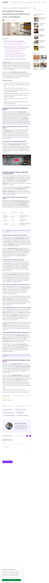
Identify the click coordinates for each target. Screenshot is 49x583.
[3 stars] (6, 398)
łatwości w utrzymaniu (25, 203)
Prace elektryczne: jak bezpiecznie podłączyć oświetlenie (15, 53)
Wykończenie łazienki (6, 111)
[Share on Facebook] (27, 436)
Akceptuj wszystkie (11, 580)
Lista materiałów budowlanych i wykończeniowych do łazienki (15, 48)
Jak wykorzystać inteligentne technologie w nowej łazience (15, 59)
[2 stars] (4, 398)
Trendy (39, 2)
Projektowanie (24, 2)
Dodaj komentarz (7, 461)
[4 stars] (7, 398)
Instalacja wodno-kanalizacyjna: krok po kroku (13, 51)
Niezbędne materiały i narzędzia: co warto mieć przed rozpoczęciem (17, 46)
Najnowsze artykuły (14, 2)
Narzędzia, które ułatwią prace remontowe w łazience (14, 50)
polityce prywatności (15, 575)
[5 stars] (9, 398)
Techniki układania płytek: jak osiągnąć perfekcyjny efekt (15, 56)
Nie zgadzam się (11, 577)
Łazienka (19, 2)
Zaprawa (35, 2)
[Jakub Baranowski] (3, 20)
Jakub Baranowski (7, 20)
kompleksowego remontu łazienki (24, 123)
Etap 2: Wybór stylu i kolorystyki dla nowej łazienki (13, 44)
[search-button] (43, 2)
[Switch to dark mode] (46, 2)
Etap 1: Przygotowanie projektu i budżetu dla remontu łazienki (15, 42)
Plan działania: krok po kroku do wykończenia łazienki (14, 41)
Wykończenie (30, 2)
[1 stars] (3, 398)
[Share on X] (30, 436)
